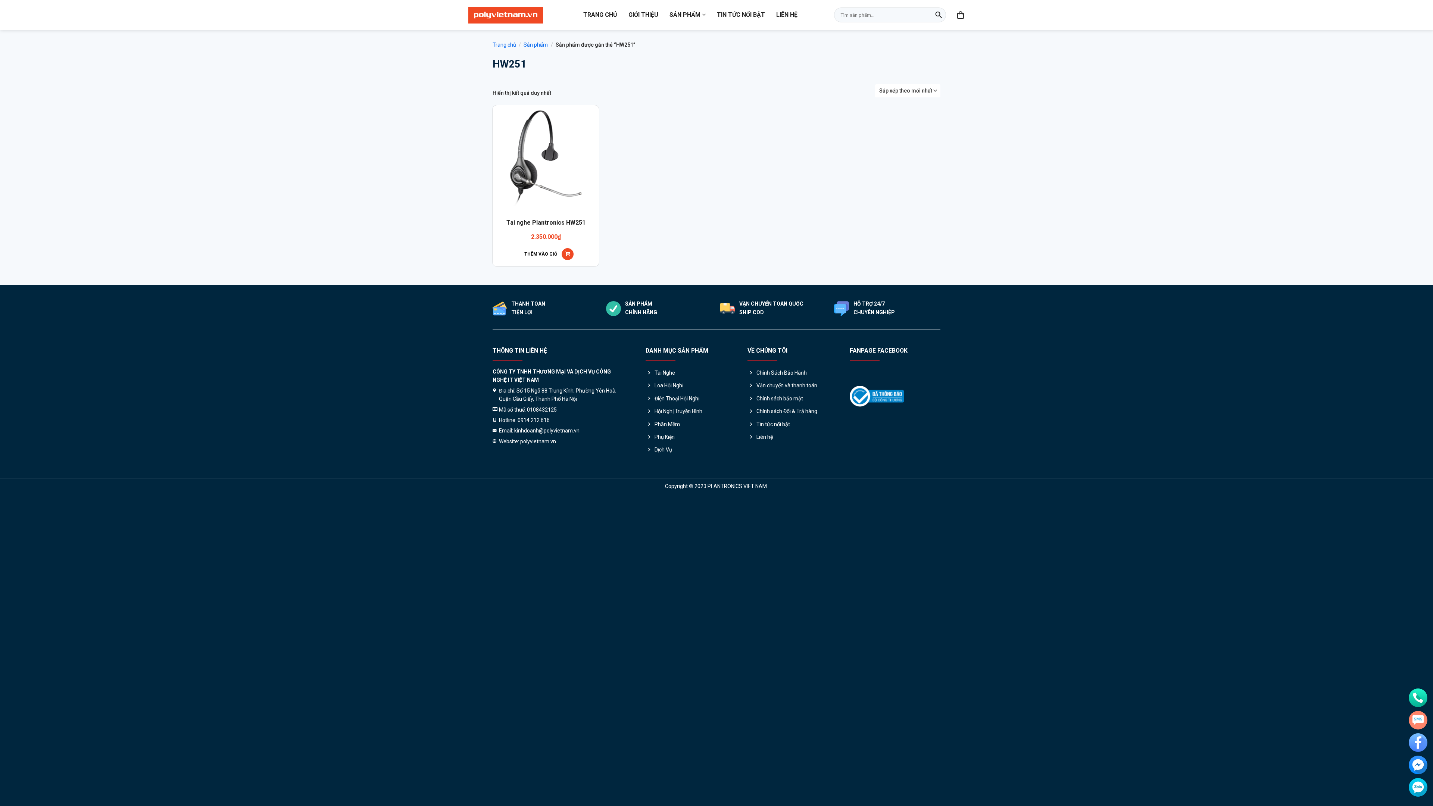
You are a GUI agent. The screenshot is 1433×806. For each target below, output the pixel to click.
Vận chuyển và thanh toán (786, 385)
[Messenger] (1418, 765)
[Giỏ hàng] (961, 15)
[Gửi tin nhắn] (1418, 720)
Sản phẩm (684, 14)
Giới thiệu (643, 14)
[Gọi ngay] (1418, 697)
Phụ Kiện (665, 437)
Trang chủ (600, 14)
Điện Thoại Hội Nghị (677, 399)
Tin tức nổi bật (741, 14)
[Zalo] (1418, 787)
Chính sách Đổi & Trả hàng (786, 411)
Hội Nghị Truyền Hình (678, 411)
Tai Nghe (665, 373)
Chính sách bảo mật (779, 399)
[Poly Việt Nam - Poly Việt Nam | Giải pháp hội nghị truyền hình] (505, 15)
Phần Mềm (667, 424)
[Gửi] (938, 14)
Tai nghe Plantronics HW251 (546, 222)
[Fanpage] (1418, 742)
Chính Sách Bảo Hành (781, 373)
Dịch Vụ (663, 450)
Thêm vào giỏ (540, 254)
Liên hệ (786, 14)
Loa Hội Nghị (669, 385)
